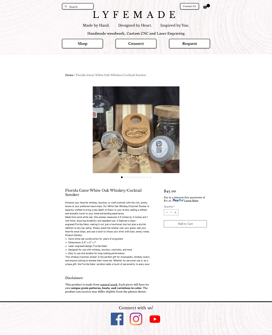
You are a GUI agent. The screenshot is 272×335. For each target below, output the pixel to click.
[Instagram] (136, 319)
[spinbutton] (171, 212)
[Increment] (176, 212)
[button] (206, 6)
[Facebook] (117, 319)
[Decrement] (166, 212)
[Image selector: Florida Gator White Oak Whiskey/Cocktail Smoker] (121, 177)
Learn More (191, 200)
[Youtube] (155, 319)
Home (69, 75)
